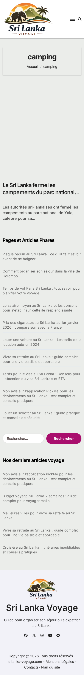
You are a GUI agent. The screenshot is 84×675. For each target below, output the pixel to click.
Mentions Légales (60, 661)
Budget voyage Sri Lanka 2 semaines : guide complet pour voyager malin (40, 498)
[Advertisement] (42, 126)
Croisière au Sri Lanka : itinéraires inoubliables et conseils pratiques (41, 549)
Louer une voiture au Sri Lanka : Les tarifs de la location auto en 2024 (42, 342)
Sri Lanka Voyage (42, 607)
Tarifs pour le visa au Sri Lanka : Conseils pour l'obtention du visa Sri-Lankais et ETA (42, 376)
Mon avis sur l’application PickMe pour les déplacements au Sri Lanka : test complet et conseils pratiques (39, 479)
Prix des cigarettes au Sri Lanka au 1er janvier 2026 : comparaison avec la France (40, 324)
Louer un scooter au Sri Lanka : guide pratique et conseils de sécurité (41, 415)
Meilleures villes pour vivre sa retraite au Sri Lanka (39, 515)
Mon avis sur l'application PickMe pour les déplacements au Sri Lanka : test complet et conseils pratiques (39, 396)
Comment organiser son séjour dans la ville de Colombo (41, 273)
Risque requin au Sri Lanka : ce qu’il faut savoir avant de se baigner (42, 256)
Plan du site (50, 667)
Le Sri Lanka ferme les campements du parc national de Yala (39, 192)
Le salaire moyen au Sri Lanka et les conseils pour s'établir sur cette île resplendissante (40, 307)
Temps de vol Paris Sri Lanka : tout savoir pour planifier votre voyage (42, 290)
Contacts (31, 667)
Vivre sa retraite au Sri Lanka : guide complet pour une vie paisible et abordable (40, 359)
